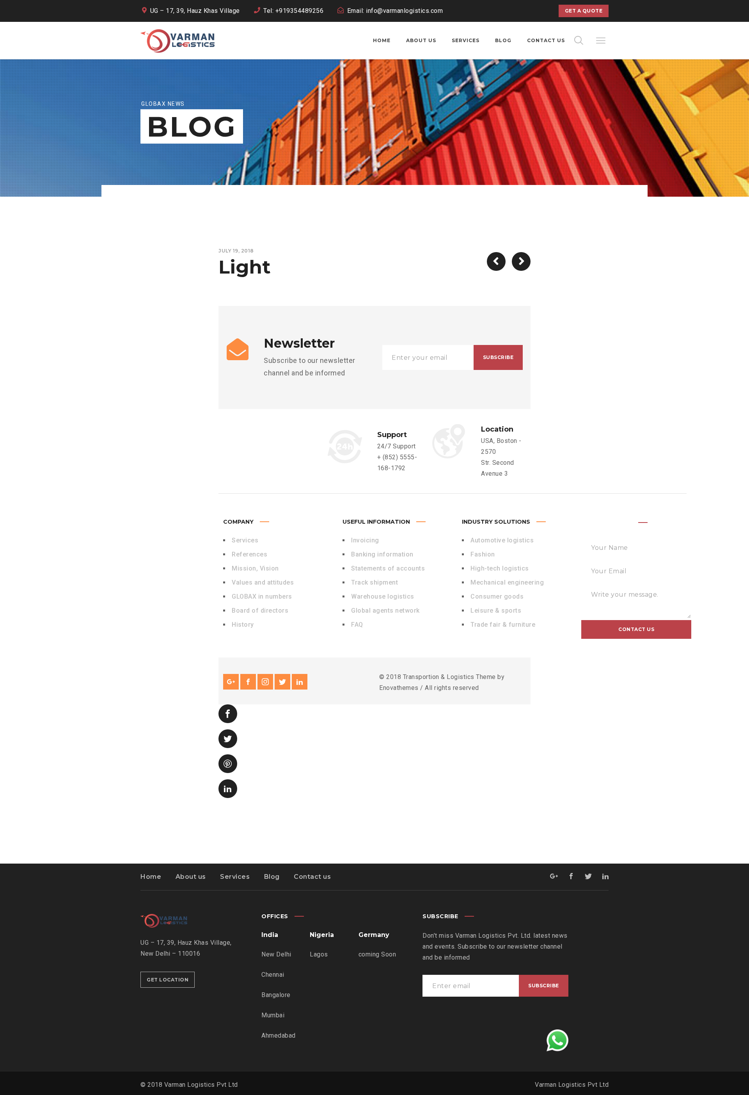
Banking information (382, 554)
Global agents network (385, 610)
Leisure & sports (495, 610)
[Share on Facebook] (227, 713)
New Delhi (276, 954)
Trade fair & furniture (502, 624)
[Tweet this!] (227, 738)
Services (245, 540)
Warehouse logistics (382, 596)
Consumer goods (497, 596)
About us (191, 876)
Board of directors (260, 610)
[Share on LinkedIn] (227, 788)
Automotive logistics (502, 540)
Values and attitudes (263, 582)
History (243, 624)
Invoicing (365, 540)
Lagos (319, 954)
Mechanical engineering (507, 582)
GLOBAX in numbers (262, 596)
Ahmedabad (278, 1035)
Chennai (272, 974)
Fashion (482, 554)
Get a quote (584, 11)
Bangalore (276, 995)
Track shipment (374, 582)
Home (150, 876)
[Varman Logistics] (177, 40)
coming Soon (377, 954)
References (249, 554)
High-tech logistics (499, 568)
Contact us (312, 876)
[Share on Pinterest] (227, 763)
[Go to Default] (521, 261)
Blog (272, 876)
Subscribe (498, 357)
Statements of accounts (388, 568)
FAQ (357, 624)
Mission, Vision (255, 568)
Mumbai (272, 1015)
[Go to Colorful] (496, 261)
